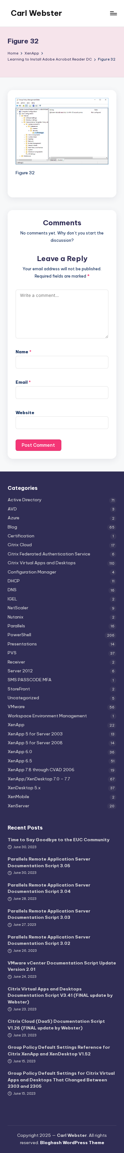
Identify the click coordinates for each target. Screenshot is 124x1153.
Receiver (16, 662)
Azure (13, 518)
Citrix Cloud (20, 545)
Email (23, 382)
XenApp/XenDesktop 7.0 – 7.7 (39, 779)
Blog (12, 527)
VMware (16, 706)
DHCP (14, 581)
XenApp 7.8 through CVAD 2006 (41, 769)
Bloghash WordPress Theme (72, 1142)
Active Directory (25, 500)
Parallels (16, 626)
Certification (21, 536)
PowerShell (19, 634)
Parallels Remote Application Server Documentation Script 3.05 (49, 862)
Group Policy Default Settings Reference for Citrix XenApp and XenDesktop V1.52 (59, 1050)
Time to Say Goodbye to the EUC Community (58, 839)
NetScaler (18, 608)
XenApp (16, 724)
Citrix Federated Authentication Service (49, 554)
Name (23, 352)
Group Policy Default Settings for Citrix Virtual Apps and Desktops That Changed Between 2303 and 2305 (61, 1079)
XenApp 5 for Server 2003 (35, 734)
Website (25, 412)
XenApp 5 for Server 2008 (35, 743)
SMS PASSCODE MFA (30, 679)
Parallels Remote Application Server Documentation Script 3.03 (49, 914)
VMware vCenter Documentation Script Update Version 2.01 (62, 966)
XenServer (18, 806)
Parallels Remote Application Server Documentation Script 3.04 (49, 888)
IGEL (12, 599)
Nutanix (16, 617)
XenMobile (18, 796)
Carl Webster (36, 13)
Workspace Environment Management (47, 716)
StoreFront (19, 689)
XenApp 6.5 (20, 761)
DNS (12, 590)
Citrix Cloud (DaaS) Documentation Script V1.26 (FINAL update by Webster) (56, 1024)
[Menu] (113, 13)
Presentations (22, 644)
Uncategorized (23, 698)
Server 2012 (20, 671)
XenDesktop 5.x (24, 788)
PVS (12, 653)
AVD (12, 509)
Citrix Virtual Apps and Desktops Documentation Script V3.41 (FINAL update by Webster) (60, 995)
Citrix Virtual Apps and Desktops (42, 563)
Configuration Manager (32, 572)
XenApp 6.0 (20, 751)
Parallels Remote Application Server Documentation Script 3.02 (49, 940)
